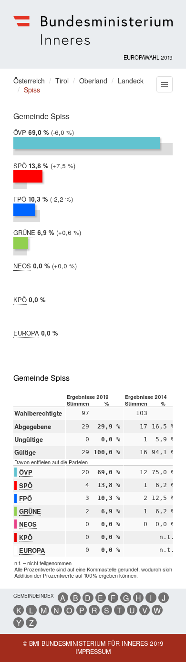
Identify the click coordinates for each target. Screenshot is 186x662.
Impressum (93, 651)
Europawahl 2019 (148, 57)
